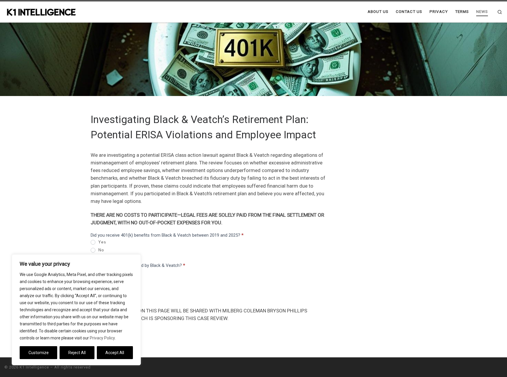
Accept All (114, 352)
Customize (38, 352)
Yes (102, 242)
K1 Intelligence (34, 367)
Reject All (77, 352)
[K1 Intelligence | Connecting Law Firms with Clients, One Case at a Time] (41, 11)
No (100, 250)
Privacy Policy (102, 338)
